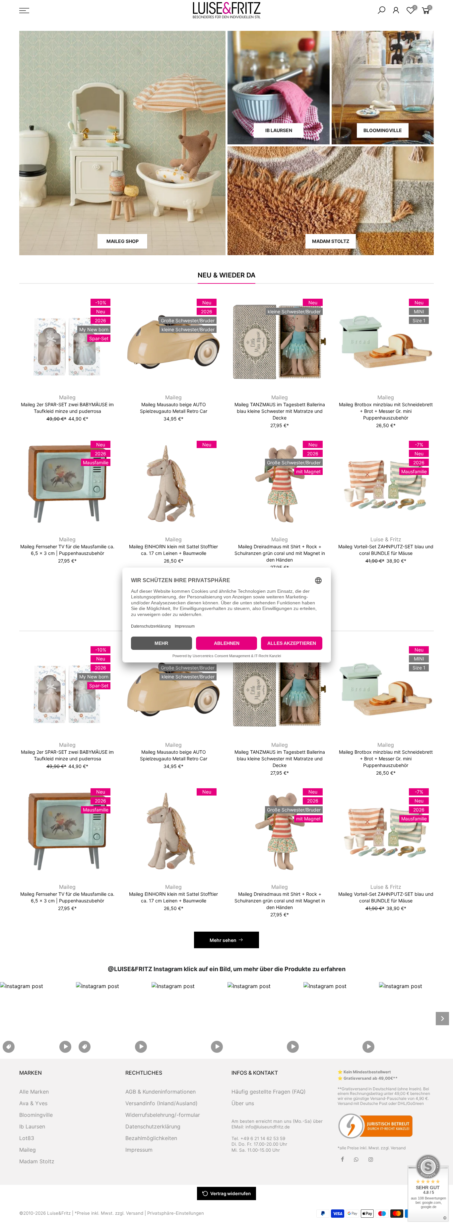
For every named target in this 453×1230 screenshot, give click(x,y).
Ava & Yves (33, 1103)
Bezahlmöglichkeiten (151, 1138)
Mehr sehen (223, 940)
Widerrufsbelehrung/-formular (162, 1115)
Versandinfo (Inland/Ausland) (161, 1103)
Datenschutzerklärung (152, 1126)
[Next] (442, 1018)
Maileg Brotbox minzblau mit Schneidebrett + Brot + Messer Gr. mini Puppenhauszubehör (386, 411)
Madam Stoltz (36, 1161)
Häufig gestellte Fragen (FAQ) (268, 1091)
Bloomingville (36, 1115)
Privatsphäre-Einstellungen (175, 1213)
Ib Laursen (32, 1126)
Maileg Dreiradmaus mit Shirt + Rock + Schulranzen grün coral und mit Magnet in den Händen (279, 553)
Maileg (67, 397)
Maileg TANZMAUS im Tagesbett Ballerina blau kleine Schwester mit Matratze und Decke (279, 411)
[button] (37, 1018)
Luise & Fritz (385, 539)
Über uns (242, 1103)
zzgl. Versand (393, 1147)
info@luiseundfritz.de (267, 1126)
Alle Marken (34, 1091)
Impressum (139, 1149)
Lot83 (26, 1138)
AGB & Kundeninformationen (160, 1091)
